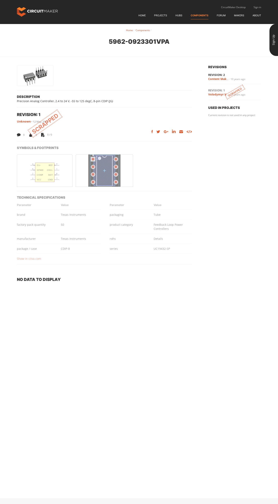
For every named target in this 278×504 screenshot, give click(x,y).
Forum (221, 15)
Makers (239, 15)
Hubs (178, 15)
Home (142, 15)
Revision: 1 (216, 90)
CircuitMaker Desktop (233, 7)
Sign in (257, 7)
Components (199, 15)
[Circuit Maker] (37, 11)
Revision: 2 (216, 75)
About (257, 15)
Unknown (24, 121)
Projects (160, 15)
